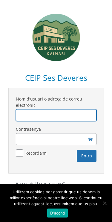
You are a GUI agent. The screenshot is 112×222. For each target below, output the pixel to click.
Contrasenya (28, 129)
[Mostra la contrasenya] (90, 139)
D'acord (57, 213)
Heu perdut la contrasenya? (40, 183)
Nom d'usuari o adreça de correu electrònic (49, 102)
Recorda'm (36, 153)
